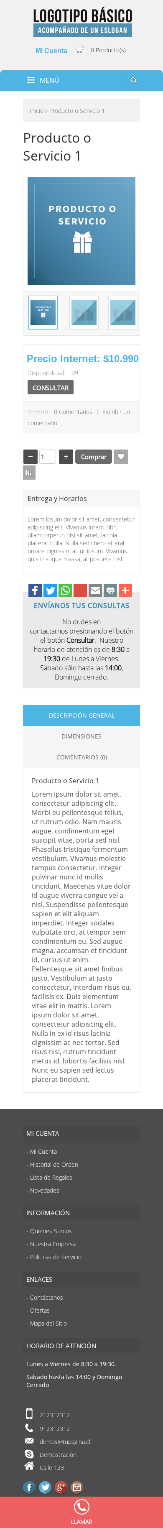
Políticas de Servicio (56, 1257)
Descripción (68, 715)
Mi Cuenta (43, 1151)
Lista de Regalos (121, 457)
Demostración (58, 1455)
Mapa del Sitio (48, 1323)
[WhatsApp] (65, 591)
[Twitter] (50, 591)
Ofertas (40, 1310)
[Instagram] (77, 1487)
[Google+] (80, 591)
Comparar (28, 472)
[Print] (110, 591)
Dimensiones (81, 736)
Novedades (44, 1190)
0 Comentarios (73, 412)
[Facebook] (35, 591)
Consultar (51, 387)
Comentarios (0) (81, 757)
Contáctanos (46, 1297)
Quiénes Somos (51, 1231)
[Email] (95, 591)
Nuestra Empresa (53, 1244)
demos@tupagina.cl (65, 1442)
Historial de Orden (54, 1164)
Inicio (36, 111)
